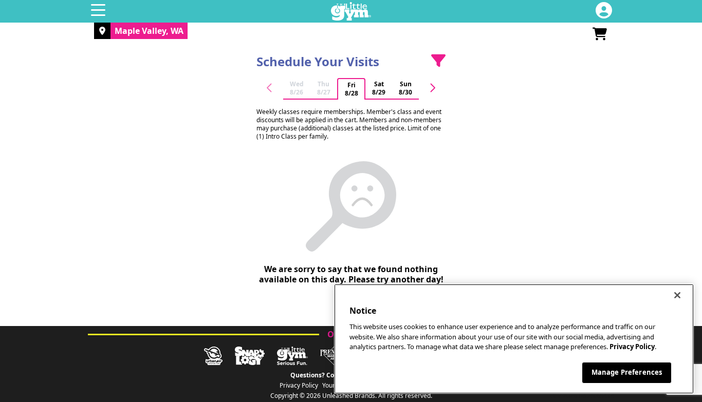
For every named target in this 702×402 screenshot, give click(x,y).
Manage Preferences (627, 372)
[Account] (604, 11)
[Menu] (98, 11)
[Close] (677, 295)
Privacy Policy (299, 385)
